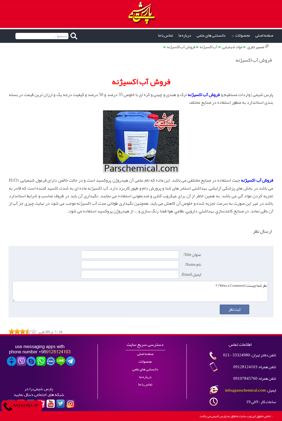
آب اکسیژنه (209, 47)
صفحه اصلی (264, 35)
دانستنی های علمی (211, 35)
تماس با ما (165, 35)
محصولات (242, 35)
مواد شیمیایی (232, 47)
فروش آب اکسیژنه (181, 47)
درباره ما (184, 35)
